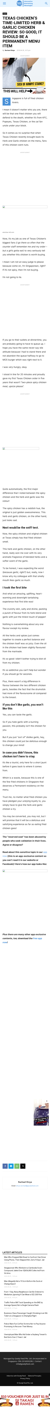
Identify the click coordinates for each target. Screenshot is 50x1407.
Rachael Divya (10, 50)
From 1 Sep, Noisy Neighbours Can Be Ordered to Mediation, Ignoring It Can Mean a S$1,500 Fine (24, 1293)
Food (4, 14)
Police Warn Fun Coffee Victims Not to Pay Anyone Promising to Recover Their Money (25, 1325)
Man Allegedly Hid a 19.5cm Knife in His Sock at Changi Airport (23, 1282)
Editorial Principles (34, 1376)
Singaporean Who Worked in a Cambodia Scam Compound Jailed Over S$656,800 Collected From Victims (24, 1270)
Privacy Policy (25, 1378)
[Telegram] (11, 1166)
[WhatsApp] (16, 1166)
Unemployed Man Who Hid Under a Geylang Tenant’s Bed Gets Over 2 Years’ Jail (25, 1335)
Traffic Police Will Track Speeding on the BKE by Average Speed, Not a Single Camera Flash (23, 1303)
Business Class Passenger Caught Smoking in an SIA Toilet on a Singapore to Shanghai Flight (25, 1314)
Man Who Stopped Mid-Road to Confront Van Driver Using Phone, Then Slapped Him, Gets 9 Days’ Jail (25, 1258)
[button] (4, 3)
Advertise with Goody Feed (16, 1376)
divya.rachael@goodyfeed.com (27, 1186)
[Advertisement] (25, 179)
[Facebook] (5, 1166)
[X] (22, 1166)
